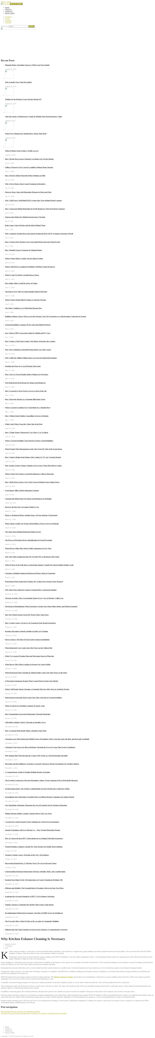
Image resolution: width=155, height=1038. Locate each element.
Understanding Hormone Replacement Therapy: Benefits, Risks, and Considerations (35, 871)
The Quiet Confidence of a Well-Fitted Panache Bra (23, 308)
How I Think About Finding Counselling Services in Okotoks (27, 416)
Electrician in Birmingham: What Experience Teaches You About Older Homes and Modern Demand (41, 606)
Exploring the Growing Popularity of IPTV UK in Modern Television (29, 896)
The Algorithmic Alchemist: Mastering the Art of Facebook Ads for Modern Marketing (36, 805)
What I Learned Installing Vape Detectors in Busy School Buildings (29, 441)
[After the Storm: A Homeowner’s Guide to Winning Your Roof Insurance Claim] (9, 112)
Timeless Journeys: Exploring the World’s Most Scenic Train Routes (29, 905)
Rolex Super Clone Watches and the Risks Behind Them (25, 225)
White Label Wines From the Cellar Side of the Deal (23, 424)
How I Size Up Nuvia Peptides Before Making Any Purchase (26, 374)
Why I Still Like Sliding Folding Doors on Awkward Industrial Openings (31, 358)
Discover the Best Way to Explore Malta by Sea (22, 507)
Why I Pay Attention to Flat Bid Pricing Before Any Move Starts (28, 350)
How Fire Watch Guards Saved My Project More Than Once (27, 615)
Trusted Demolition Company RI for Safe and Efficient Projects (28, 325)
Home (7, 7)
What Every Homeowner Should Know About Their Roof (25, 134)
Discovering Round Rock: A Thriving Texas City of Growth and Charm (30, 863)
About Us (8, 9)
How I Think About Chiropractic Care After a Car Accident (26, 432)
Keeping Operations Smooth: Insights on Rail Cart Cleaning (26, 631)
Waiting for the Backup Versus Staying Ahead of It (23, 99)
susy (6, 948)
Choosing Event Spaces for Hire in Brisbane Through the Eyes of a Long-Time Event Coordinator (40, 747)
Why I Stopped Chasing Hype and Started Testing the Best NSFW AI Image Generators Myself (39, 234)
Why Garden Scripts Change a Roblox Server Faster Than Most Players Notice (33, 466)
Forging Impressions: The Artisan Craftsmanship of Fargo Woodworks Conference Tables (37, 789)
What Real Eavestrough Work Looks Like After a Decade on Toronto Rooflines (33, 698)
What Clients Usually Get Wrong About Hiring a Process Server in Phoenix (32, 524)
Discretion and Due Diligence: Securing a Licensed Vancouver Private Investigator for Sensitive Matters (42, 764)
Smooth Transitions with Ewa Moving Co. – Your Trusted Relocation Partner (32, 830)
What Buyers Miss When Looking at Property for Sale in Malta (27, 664)
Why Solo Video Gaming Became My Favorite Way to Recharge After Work (32, 557)
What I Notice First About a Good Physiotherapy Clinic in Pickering (29, 474)
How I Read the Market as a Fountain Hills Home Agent (25, 399)
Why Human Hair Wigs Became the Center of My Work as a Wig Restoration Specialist (36, 756)
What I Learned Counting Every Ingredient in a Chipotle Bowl (27, 407)
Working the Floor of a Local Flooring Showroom (23, 366)
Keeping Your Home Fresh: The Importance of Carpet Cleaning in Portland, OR (34, 880)
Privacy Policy (10, 13)
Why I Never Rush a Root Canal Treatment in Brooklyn (25, 184)
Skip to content (6, 2)
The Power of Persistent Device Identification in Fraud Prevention (28, 540)
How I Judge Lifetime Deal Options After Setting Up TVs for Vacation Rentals (33, 457)
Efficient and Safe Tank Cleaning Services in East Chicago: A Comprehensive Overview (36, 929)
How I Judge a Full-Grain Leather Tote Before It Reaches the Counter (30, 341)
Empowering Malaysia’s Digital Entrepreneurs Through (25, 217)
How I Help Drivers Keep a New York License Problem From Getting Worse (32, 482)
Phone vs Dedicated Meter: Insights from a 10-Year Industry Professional (31, 515)
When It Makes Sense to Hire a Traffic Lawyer (21, 151)
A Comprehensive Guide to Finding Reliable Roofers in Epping (27, 772)
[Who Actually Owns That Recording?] (9, 78)
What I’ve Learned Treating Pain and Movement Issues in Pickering (29, 656)
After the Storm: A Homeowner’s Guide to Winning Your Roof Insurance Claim (33, 116)
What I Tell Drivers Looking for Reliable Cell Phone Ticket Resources (30, 267)
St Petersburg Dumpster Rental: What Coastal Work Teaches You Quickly (31, 681)
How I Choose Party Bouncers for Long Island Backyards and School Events (32, 242)
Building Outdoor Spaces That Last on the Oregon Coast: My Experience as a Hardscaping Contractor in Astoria (45, 316)
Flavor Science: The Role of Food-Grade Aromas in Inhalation (27, 639)
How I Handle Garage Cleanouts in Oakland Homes (23, 250)
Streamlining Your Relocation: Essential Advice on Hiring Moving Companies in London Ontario (39, 797)
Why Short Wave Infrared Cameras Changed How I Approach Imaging (31, 590)
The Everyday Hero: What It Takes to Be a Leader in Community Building (32, 921)
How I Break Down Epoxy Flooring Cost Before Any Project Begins (29, 159)
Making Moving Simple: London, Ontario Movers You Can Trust (28, 813)
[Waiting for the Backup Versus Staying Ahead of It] (9, 95)
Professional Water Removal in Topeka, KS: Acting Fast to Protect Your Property (34, 581)
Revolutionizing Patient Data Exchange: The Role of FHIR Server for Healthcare (34, 913)
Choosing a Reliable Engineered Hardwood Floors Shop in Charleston (30, 573)
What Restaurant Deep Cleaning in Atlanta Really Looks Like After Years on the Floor (36, 673)
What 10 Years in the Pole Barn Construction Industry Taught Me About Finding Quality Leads (39, 565)
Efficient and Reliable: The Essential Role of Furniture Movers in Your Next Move (34, 888)
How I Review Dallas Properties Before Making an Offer (25, 175)
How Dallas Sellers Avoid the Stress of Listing (21, 283)
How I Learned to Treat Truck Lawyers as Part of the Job (26, 391)
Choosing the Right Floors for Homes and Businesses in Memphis (28, 499)
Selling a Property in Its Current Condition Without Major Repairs (29, 167)
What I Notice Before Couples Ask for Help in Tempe (24, 258)
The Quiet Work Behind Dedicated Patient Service (23, 532)
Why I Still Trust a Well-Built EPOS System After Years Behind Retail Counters (33, 200)
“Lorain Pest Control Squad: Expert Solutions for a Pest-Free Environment (32, 822)
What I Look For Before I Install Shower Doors (22, 275)
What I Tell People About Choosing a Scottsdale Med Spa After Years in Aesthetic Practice (37, 689)
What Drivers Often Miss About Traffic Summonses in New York (28, 548)
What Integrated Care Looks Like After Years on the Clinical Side (28, 648)
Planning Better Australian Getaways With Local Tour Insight (27, 65)
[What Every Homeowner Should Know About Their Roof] (9, 129)
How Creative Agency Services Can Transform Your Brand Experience (30, 623)
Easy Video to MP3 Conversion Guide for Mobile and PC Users (27, 333)
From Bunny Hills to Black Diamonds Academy (22, 490)
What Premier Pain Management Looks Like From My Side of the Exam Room (33, 449)
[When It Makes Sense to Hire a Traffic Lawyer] (9, 147)
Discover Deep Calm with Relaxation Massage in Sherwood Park (28, 192)
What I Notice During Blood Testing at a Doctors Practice (25, 300)
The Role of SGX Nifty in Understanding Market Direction (26, 292)
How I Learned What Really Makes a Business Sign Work (25, 731)
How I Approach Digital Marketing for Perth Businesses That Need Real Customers (35, 209)
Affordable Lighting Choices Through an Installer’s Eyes (25, 722)
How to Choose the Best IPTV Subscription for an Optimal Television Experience (34, 838)
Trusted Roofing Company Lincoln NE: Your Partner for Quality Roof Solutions (34, 847)
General (9, 946)
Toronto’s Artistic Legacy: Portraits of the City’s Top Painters (27, 855)
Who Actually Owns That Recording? (18, 82)
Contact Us (9, 11)
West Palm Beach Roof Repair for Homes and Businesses (25, 383)
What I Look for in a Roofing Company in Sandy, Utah (25, 706)
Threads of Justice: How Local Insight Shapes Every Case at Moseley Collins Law (34, 598)
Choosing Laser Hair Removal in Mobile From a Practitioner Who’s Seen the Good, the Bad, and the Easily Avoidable (47, 739)
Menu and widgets (16, 4)
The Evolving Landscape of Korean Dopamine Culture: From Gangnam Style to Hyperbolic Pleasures (41, 780)
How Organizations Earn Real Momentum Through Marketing (27, 714)
